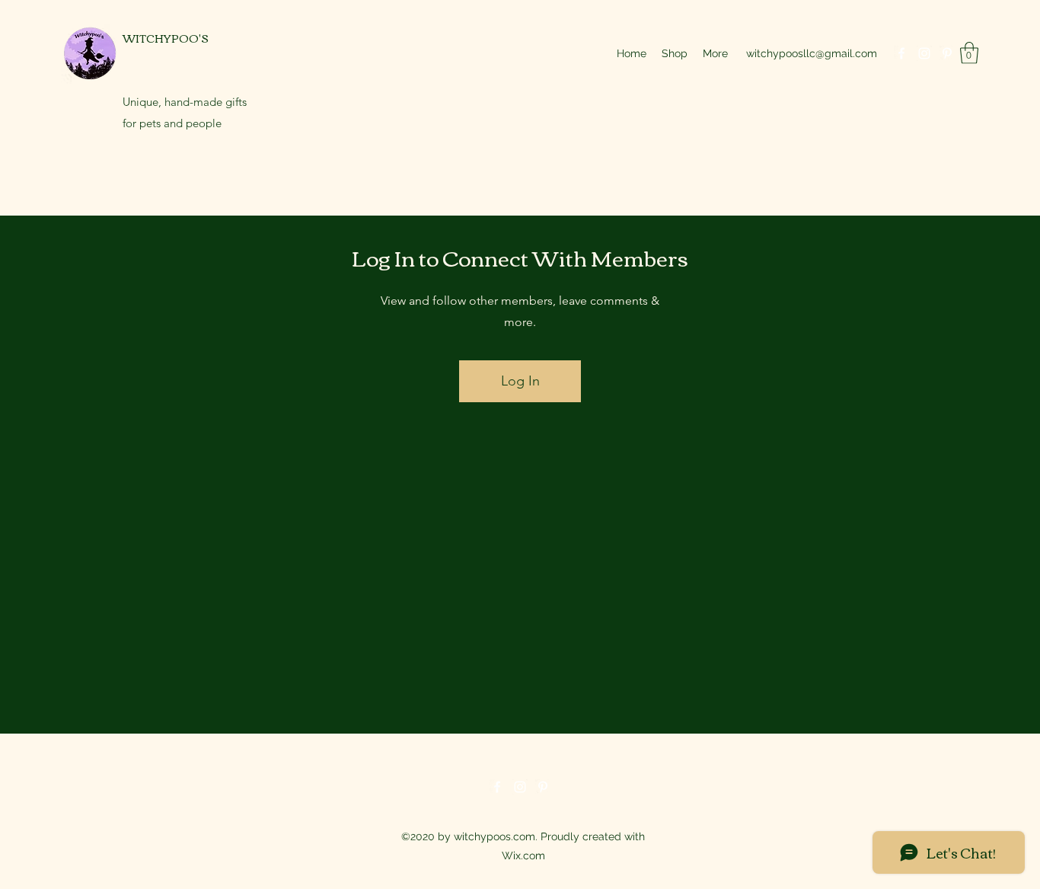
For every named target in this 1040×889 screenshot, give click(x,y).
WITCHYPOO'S (166, 38)
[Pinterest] (947, 53)
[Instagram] (924, 53)
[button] (969, 53)
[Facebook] (901, 53)
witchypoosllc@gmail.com (811, 53)
